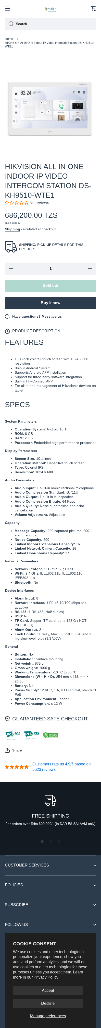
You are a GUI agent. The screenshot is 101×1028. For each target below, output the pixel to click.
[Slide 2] (50, 841)
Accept (48, 990)
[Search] (9, 24)
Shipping (12, 229)
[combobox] (50, 24)
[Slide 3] (59, 841)
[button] (93, 8)
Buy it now (50, 303)
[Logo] (50, 8)
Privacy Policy (46, 977)
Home (9, 39)
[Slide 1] (42, 841)
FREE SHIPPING (50, 816)
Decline (48, 1003)
